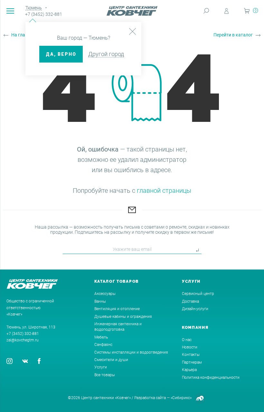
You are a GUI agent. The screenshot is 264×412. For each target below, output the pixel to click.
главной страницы (164, 190)
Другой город (106, 54)
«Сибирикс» (181, 398)
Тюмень (33, 7)
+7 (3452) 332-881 (43, 14)
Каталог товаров (116, 281)
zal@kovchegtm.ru (22, 340)
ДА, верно (61, 54)
